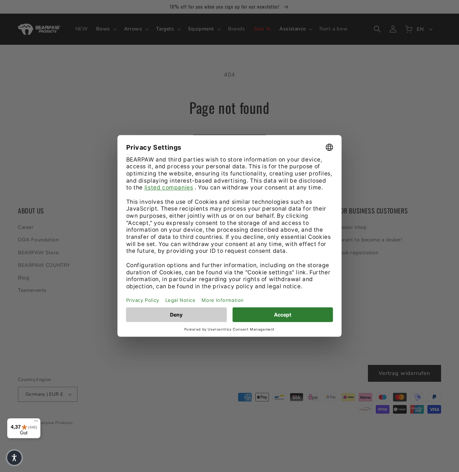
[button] (14, 457)
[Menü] (36, 422)
